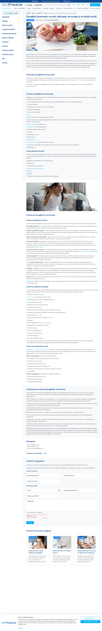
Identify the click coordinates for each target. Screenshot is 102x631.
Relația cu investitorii (96, 8)
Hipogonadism (31, 139)
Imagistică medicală (8, 29)
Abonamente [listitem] (59, 8)
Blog (79, 8)
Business (5, 46)
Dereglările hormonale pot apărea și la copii (37, 349)
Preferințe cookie (89, 618)
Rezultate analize (83, 5)
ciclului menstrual (80, 80)
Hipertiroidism (31, 127)
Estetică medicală (8, 38)
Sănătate (5, 21)
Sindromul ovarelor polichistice (35, 168)
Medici (15, 8)
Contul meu (88, 5)
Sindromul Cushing (32, 142)
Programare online (95, 4)
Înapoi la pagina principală (11, 13)
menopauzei (40, 247)
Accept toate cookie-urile (90, 621)
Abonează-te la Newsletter (34, 453)
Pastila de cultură (7, 54)
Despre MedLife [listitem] (85, 8)
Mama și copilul (7, 25)
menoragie (42, 226)
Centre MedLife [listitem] (22, 8)
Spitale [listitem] (29, 8)
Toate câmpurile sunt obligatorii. (34, 512)
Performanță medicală (9, 33)
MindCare (5, 42)
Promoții (75, 8)
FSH (45, 156)
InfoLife (4, 63)
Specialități (45, 8)
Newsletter (74, 5)
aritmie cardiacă (46, 322)
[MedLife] (12, 4)
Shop (78, 5)
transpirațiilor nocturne (85, 251)
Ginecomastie (31, 297)
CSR (3, 59)
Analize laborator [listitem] (37, 8)
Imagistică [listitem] (51, 8)
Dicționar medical (8, 50)
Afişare (20, 628)
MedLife (28, 13)
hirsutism (50, 317)
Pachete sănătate (68, 8)
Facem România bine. (6, 8)
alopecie (38, 315)
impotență (40, 294)
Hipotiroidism (31, 124)
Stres (28, 114)
